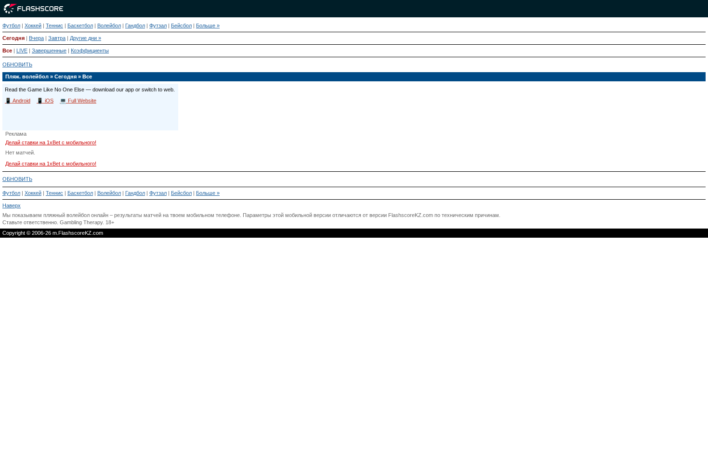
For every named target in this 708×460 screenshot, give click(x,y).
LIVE (21, 50)
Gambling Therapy (81, 222)
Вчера (36, 38)
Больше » (208, 25)
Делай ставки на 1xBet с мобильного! (50, 142)
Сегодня (13, 38)
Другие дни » (85, 38)
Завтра (57, 38)
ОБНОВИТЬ (17, 64)
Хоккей (33, 25)
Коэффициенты (90, 50)
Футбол (11, 25)
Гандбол (135, 25)
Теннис (54, 25)
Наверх (11, 205)
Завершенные (49, 50)
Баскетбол (80, 25)
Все (7, 50)
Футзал (158, 25)
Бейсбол (181, 25)
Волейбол (109, 25)
